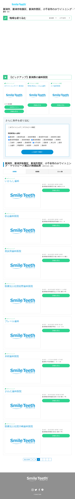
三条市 (12, 142)
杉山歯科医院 (12, 216)
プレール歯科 (12, 321)
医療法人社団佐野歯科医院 (19, 286)
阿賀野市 (20, 145)
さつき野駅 (63, 289)
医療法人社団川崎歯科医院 (19, 426)
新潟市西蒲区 (48, 140)
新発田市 (28, 142)
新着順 (15, 171)
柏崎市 (19, 142)
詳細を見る (14, 111)
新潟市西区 (37, 140)
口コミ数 (60, 171)
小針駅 (61, 219)
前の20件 (27, 459)
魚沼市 (36, 145)
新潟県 (44, 184)
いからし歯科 (12, 181)
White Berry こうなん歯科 (37, 86)
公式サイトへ (14, 107)
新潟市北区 (21, 137)
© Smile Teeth (37, 494)
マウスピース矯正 (34, 83)
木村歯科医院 (12, 356)
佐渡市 (29, 145)
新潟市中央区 (43, 137)
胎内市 (44, 145)
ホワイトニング (10, 83)
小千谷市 (37, 142)
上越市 (12, 145)
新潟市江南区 (56, 137)
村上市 (53, 142)
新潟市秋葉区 (14, 140)
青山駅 (61, 324)
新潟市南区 (26, 140)
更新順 (37, 171)
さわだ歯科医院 (13, 391)
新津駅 (62, 394)
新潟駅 (10, 104)
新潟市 (12, 137)
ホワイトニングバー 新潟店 (14, 86)
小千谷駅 (60, 359)
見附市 (45, 142)
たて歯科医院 (55, 86)
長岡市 (58, 140)
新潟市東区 (32, 137)
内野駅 (61, 184)
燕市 (60, 142)
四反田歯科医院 (13, 251)
